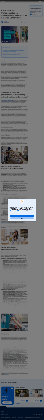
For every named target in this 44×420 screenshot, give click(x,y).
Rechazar (22, 218)
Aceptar (22, 215)
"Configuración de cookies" (14, 210)
